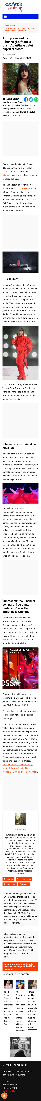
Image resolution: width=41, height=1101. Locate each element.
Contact (6, 1081)
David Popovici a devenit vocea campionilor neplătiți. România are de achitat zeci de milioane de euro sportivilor (20, 1011)
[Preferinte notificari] (4, 1095)
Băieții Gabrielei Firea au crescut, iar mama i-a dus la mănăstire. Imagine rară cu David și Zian (8, 1008)
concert (10, 879)
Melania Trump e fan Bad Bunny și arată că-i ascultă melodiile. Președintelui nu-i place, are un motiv (20, 768)
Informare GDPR (10, 1088)
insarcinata (11, 884)
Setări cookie (9, 1091)
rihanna (25, 884)
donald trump (25, 879)
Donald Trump (27, 188)
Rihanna (6, 175)
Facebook (9, 969)
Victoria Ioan (10, 55)
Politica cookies (10, 1085)
